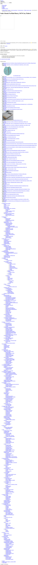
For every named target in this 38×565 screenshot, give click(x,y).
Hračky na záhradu (8, 543)
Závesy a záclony (6, 488)
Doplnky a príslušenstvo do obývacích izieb (12, 384)
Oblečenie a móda (6, 287)
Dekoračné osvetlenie (9, 407)
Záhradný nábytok (5, 536)
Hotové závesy (8, 490)
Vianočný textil (8, 428)
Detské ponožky (10, 291)
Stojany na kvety (6, 207)
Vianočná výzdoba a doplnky (8, 427)
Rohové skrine (8, 455)
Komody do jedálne (9, 360)
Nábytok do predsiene (7, 375)
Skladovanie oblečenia (7, 501)
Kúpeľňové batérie (8, 338)
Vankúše (3, 7)
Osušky (7, 473)
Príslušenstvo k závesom (9, 491)
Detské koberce (8, 232)
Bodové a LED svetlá (9, 410)
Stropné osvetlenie (8, 414)
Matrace (9, 276)
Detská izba (4, 216)
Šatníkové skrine (6, 452)
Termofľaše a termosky (9, 527)
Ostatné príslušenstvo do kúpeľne (11, 332)
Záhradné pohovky (8, 552)
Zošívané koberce (8, 464)
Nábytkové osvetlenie (9, 385)
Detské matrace (6, 221)
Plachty (11, 265)
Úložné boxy (10, 274)
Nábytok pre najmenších (9, 229)
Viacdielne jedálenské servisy (10, 528)
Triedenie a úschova (5, 494)
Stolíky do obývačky (7, 403)
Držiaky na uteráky (9, 328)
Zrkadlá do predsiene (7, 381)
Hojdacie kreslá (8, 388)
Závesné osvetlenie (8, 415)
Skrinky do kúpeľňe (9, 325)
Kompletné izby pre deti (9, 228)
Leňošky (7, 394)
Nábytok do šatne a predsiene (6, 371)
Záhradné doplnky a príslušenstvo (9, 542)
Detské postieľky (8, 218)
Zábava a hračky (6, 235)
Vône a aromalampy (9, 211)
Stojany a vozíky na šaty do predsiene (11, 374)
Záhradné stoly (6, 555)
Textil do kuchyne (20, 10)
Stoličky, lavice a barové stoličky (9, 351)
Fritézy (7, 306)
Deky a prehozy (8, 479)
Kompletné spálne (6, 431)
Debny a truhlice (8, 496)
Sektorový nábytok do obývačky (9, 398)
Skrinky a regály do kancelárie (8, 370)
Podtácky (7, 506)
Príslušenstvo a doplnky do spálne (9, 451)
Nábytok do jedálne (5, 349)
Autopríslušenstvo (6, 239)
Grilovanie (5, 538)
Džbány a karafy (8, 523)
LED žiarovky (8, 422)
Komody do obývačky (9, 399)
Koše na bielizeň (8, 247)
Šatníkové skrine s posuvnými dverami (11, 457)
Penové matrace (8, 440)
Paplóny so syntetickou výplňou (12, 484)
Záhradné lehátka (8, 551)
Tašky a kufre (6, 535)
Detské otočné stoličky (9, 223)
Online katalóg (4, 562)
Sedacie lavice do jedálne (9, 355)
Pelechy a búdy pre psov (13, 286)
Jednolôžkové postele (9, 448)
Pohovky (7, 395)
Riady (5, 522)
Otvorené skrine (8, 454)
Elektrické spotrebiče (5, 251)
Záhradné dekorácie (9, 547)
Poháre (5, 516)
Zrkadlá (7, 326)
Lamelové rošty (6, 432)
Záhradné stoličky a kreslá (10, 553)
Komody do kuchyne (9, 315)
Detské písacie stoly (9, 224)
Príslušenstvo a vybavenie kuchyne (9, 317)
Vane (6, 342)
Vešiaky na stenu (8, 379)
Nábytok (7, 275)
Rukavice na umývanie (9, 475)
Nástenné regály (6, 346)
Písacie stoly (4, 6)
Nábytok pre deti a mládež (8, 222)
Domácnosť (4, 244)
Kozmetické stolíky (7, 345)
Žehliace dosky (8, 249)
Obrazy (5, 205)
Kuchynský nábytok (7, 314)
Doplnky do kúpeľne (9, 327)
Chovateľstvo (6, 240)
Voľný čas (3, 532)
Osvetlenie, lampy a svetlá (6, 406)
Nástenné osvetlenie (9, 411)
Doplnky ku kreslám (9, 368)
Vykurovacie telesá (8, 546)
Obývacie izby (4, 382)
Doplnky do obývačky (7, 383)
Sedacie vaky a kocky (9, 390)
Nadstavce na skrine (9, 453)
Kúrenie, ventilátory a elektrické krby (9, 255)
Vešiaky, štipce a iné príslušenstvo (11, 248)
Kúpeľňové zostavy (9, 323)
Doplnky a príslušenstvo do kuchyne (11, 318)
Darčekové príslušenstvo (7, 241)
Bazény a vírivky (6, 537)
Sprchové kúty (8, 341)
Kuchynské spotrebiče (7, 304)
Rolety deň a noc (8, 467)
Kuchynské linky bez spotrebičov (11, 297)
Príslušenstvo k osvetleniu (8, 416)
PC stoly (11, 281)
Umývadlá (7, 339)
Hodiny (5, 204)
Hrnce (7, 529)
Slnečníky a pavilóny (7, 539)
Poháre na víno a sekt (9, 517)
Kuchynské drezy (8, 320)
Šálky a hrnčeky (8, 525)
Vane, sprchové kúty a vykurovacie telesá (10, 340)
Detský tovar (6, 258)
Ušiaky (7, 391)
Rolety (7, 466)
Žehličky (7, 254)
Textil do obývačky (7, 477)
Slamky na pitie (8, 508)
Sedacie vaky (8, 230)
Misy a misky (8, 524)
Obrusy (7, 470)
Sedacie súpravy (6, 393)
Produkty (9, 10)
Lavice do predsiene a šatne (10, 376)
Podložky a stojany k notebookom (9, 293)
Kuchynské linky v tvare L (10, 299)
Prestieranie (7, 471)
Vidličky (7, 521)
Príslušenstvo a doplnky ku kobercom (11, 462)
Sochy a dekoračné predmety (10, 215)
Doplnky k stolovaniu (7, 504)
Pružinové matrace (8, 441)
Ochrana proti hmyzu (7, 243)
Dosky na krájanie (8, 512)
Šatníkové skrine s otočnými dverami (11, 456)
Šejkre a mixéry (8, 310)
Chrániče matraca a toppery (8, 430)
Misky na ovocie (8, 505)
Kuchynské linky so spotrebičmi (10, 298)
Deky (10, 264)
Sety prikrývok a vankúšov (14, 268)
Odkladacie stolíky (7, 347)
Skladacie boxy (8, 497)
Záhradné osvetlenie (7, 548)
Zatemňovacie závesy (9, 493)
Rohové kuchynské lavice (9, 354)
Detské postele (8, 225)
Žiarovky (5, 420)
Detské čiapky (10, 290)
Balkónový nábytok (5, 8)
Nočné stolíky (12, 280)
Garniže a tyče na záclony (9, 489)
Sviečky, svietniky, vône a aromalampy (9, 208)
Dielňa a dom (4, 238)
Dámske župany (10, 289)
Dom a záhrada (6, 261)
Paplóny (7, 483)
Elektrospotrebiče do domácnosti (9, 252)
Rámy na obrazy (6, 206)
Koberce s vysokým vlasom (10, 460)
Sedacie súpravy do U (9, 397)
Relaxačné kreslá (8, 389)
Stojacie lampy (8, 412)
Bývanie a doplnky (8, 262)
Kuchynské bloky (8, 296)
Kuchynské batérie (8, 319)
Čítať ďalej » (8, 43)
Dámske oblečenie (8, 288)
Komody (5, 344)
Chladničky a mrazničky (9, 305)
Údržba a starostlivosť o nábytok (10, 386)
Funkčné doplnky (6, 533)
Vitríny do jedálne (8, 363)
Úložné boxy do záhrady (9, 545)
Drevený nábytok (8, 557)
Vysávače (7, 253)
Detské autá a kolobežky (9, 236)
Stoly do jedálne (6, 357)
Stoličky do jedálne (9, 356)
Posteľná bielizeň (12, 266)
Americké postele (8, 444)
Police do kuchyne (8, 316)
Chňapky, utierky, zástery (27, 10)
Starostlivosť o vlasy (7, 256)
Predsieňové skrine (8, 377)
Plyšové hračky (10, 260)
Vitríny (7, 402)
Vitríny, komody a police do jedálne (9, 359)
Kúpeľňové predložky (9, 330)
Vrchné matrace (8, 443)
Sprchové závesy (8, 333)
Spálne (3, 429)
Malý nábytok (4, 343)
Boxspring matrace (8, 438)
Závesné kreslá (8, 554)
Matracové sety (8, 439)
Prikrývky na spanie (12, 267)
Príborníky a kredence (9, 362)
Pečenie (5, 515)
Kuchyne (3, 294)
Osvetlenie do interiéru (7, 409)
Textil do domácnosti (14, 10)
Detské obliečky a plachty (9, 233)
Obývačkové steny (7, 392)
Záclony (7, 492)
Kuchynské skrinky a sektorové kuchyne (10, 300)
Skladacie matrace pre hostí (10, 442)
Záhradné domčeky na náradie (8, 541)
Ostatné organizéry (7, 500)
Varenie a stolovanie (5, 503)
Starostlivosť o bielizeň (7, 246)
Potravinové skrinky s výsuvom (10, 301)
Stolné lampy (8, 413)
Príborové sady (8, 520)
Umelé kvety (6, 212)
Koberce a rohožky (7, 459)
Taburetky (9, 283)
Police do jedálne (8, 361)
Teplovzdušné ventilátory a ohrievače (11, 334)
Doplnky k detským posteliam (10, 234)
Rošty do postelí (10, 278)
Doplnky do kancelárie (7, 365)
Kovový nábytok (8, 558)
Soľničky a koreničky (9, 509)
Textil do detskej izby (7, 231)
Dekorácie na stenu (9, 214)
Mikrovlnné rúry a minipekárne (10, 308)
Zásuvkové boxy (8, 499)
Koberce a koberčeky (11, 270)
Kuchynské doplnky (7, 510)
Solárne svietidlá (8, 418)
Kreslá (5, 387)
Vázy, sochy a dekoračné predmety (9, 213)
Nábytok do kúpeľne (7, 322)
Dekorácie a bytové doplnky (6, 203)
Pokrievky (7, 531)
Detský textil (8, 219)
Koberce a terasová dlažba (10, 544)
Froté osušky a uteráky (9, 329)
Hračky (7, 259)
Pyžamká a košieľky (11, 292)
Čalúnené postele (8, 445)
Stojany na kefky (12, 272)
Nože (7, 519)
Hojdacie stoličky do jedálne (10, 353)
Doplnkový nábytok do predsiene (11, 373)
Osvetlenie (9, 273)
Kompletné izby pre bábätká (10, 220)
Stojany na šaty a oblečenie (10, 435)
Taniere (7, 526)
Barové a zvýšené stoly (9, 358)
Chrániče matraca (8, 482)
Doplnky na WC (8, 336)
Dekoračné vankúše (9, 478)
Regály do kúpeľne (9, 324)
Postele (9, 277)
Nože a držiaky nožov (9, 513)
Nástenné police (8, 401)
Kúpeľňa (9, 271)
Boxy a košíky (6, 495)
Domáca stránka (4, 10)
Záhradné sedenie (6, 549)
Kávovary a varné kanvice (10, 307)
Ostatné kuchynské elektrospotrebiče (11, 309)
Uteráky (7, 476)
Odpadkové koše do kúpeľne (10, 331)
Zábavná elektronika (7, 257)
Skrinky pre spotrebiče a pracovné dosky (12, 302)
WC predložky (8, 337)
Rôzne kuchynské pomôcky (10, 514)
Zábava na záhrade (8, 237)
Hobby (5, 284)
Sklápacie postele (8, 450)
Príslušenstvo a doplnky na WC (8, 335)
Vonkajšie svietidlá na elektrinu (10, 419)
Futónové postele (8, 447)
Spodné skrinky (8, 303)
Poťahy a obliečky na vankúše (10, 480)
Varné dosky (8, 313)
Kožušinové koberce (9, 461)
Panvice (7, 530)
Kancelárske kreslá (8, 369)
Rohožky (7, 463)
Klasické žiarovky (8, 421)
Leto (4, 426)
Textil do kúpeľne (6, 472)
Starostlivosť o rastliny (9, 540)
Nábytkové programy (9, 400)
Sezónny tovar (4, 425)
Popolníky (7, 507)
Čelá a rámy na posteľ (9, 446)
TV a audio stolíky (8, 405)
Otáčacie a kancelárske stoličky (8, 367)
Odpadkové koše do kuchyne (10, 321)
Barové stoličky (4, 5)
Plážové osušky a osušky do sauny (11, 474)
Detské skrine (8, 227)
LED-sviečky (8, 209)
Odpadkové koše (6, 245)
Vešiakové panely (8, 378)
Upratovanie (6, 250)
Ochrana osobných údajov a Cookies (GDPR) (9, 561)
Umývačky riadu (8, 312)
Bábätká (5, 217)
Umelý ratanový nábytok (9, 559)
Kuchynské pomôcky (7, 511)
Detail (5, 65)
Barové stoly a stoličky (7, 350)
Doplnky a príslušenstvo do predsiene (9, 372)
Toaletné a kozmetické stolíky (10, 436)
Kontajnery (5, 366)
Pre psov (9, 285)
